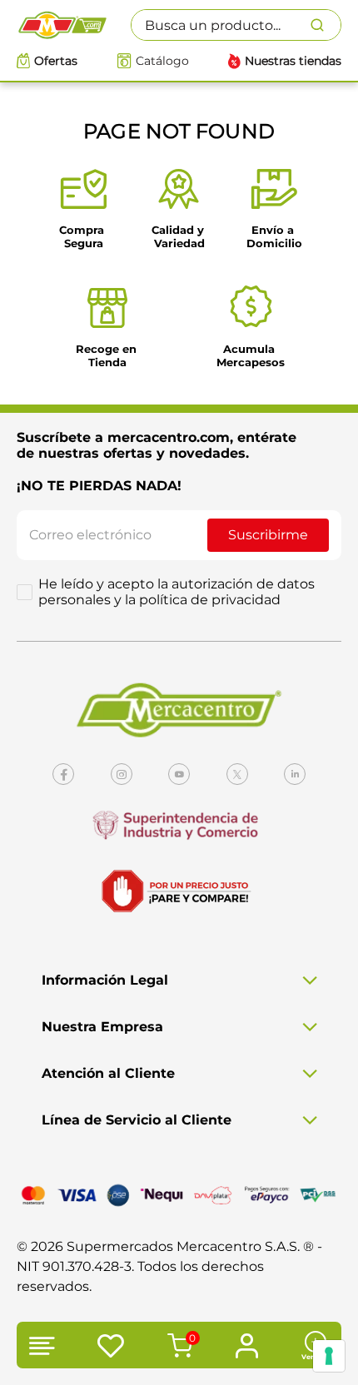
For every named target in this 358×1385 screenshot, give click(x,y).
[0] (177, 1347)
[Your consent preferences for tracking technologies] (329, 1356)
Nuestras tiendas (293, 61)
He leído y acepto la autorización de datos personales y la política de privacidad (176, 592)
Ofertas (55, 61)
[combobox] (236, 25)
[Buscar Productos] (326, 25)
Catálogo (162, 61)
